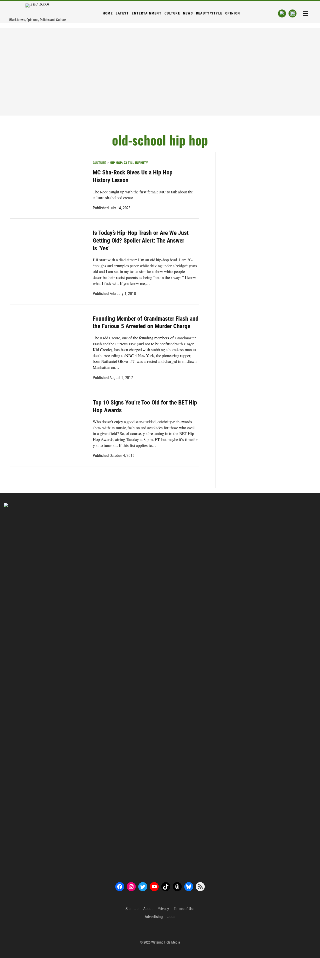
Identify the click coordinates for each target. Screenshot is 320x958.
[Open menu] (306, 13)
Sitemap (132, 908)
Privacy (163, 908)
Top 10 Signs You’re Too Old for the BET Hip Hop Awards (145, 406)
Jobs (171, 916)
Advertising (154, 916)
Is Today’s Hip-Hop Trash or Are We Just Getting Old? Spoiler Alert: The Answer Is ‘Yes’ (140, 240)
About (148, 908)
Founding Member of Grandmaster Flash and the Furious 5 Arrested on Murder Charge (145, 322)
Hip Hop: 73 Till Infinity (129, 163)
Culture (99, 163)
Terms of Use (184, 908)
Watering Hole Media (165, 942)
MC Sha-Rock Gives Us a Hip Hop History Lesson (132, 176)
